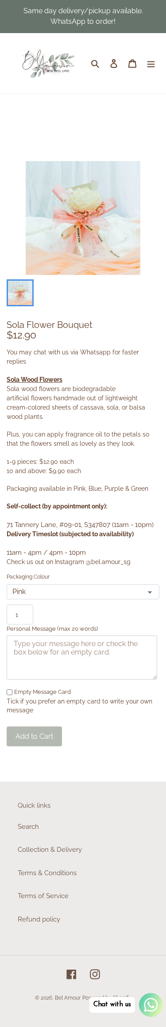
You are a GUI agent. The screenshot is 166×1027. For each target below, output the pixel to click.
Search (28, 827)
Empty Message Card (42, 691)
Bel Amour (68, 998)
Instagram (69, 561)
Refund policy (39, 919)
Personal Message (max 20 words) (52, 628)
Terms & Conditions (47, 873)
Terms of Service (43, 896)
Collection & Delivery (50, 850)
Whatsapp (95, 352)
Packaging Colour (28, 577)
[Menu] (151, 63)
